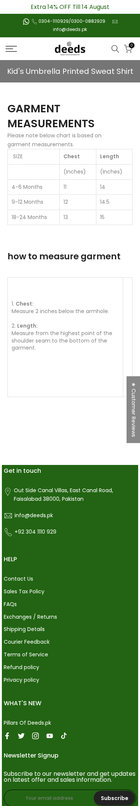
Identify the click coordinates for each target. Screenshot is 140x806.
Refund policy (21, 667)
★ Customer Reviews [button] (133, 409)
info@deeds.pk (70, 29)
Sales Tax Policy (24, 591)
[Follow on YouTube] (49, 735)
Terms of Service (26, 654)
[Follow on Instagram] (35, 735)
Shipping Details (24, 629)
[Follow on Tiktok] (63, 735)
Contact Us (18, 578)
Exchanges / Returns (30, 617)
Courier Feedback (27, 642)
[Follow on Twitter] (21, 735)
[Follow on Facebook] (7, 735)
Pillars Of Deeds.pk (27, 723)
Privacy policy (21, 680)
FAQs (10, 604)
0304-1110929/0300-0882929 (71, 21)
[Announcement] (70, 7)
